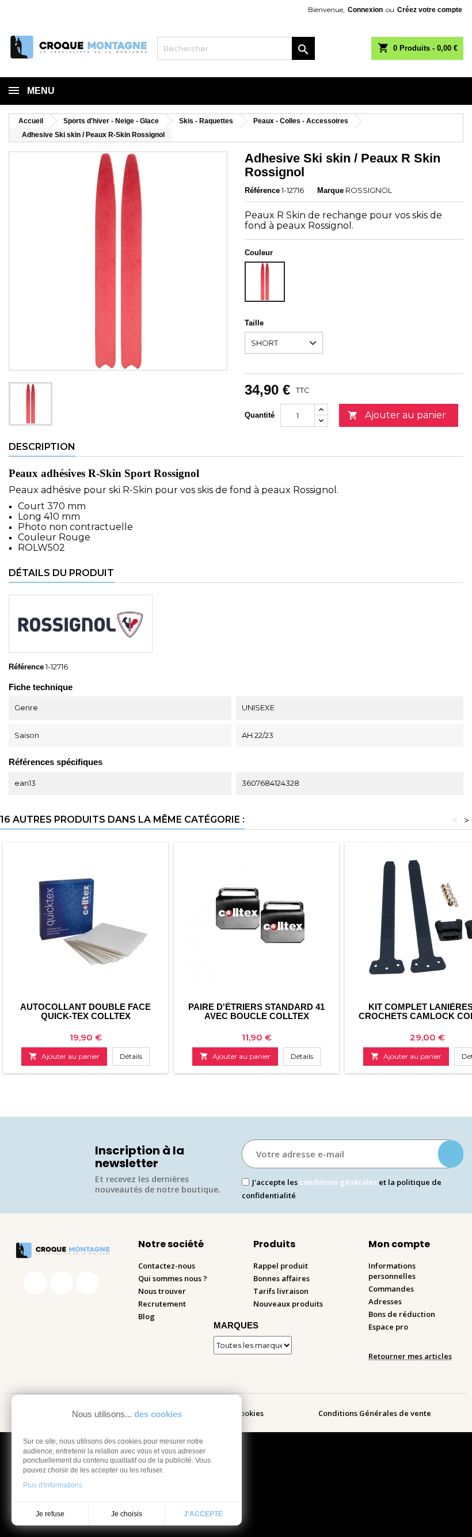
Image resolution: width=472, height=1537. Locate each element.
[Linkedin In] (87, 1282)
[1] (450, 1154)
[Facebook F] (35, 1282)
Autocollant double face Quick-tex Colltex (85, 1011)
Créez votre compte (429, 10)
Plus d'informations (52, 1485)
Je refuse (50, 1514)
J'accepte (203, 1514)
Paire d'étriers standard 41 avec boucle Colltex (256, 1011)
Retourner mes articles (410, 1356)
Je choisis (126, 1514)
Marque (330, 190)
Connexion (365, 10)
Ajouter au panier (397, 415)
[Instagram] (61, 1282)
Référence (262, 190)
